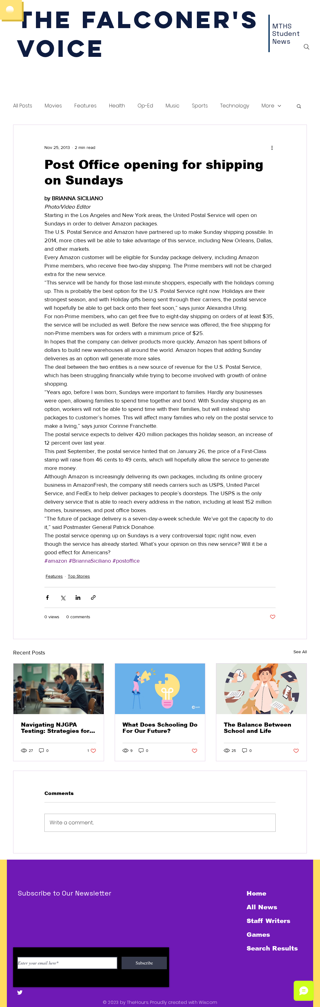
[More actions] (272, 147)
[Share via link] (93, 597)
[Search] (306, 46)
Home (256, 893)
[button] (299, 105)
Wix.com (208, 1002)
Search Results (272, 948)
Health (117, 105)
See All (300, 651)
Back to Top (9, 980)
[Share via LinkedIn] (78, 597)
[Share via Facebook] (47, 597)
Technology (234, 105)
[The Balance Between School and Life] (261, 689)
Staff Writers (268, 920)
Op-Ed (145, 105)
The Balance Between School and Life (257, 728)
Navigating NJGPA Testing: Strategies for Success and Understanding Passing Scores (56, 728)
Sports (200, 105)
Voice (61, 48)
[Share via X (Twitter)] (63, 597)
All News (262, 907)
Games (258, 934)
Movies (53, 105)
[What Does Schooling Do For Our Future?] (160, 689)
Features (85, 105)
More (268, 105)
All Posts (22, 105)
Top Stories (79, 576)
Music (172, 105)
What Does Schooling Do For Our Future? (160, 728)
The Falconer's (138, 19)
